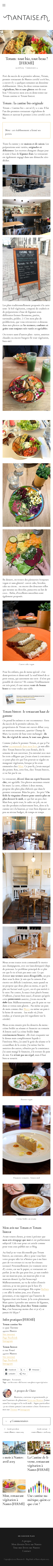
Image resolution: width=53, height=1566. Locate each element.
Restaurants (16, 1380)
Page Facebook (10, 1337)
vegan (38, 1382)
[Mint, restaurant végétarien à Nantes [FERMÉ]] (14, 1485)
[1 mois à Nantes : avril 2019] (14, 1447)
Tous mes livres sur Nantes (26, 1547)
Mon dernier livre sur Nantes (26, 1544)
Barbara (45, 1289)
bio (12, 1382)
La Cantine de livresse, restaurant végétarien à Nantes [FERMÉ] (38, 1463)
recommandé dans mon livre (23, 746)
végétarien (43, 1382)
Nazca (27, 1009)
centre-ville (17, 1382)
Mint (20, 766)
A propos (26, 1541)
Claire (32, 1390)
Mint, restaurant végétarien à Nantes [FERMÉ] (13, 1499)
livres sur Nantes (35, 1400)
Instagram (8, 1341)
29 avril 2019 (19, 68)
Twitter (13, 1409)
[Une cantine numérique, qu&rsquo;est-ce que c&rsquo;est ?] (38, 1485)
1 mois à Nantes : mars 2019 (14, 1430)
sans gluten (31, 1382)
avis (9, 1382)
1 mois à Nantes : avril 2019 (38, 1430)
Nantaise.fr (26, 13)
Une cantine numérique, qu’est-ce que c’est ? (38, 1499)
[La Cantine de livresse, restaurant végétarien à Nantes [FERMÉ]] (38, 1447)
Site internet (9, 1334)
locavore (24, 1382)
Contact (26, 1551)
